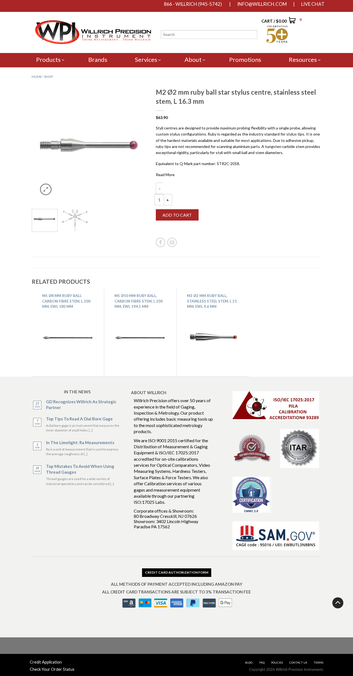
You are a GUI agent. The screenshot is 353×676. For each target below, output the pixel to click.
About (193, 59)
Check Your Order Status (52, 669)
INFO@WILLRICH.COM (262, 4)
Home (37, 77)
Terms (318, 662)
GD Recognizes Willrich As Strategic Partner (81, 404)
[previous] (38, 145)
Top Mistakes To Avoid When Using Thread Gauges (80, 469)
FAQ (261, 662)
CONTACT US (298, 662)
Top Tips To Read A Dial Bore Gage (79, 418)
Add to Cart (177, 215)
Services (146, 59)
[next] (141, 145)
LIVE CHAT (313, 4)
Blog (249, 662)
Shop (48, 77)
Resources (303, 59)
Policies (277, 662)
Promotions (245, 59)
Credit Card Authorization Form (176, 572)
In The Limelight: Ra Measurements (80, 442)
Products (48, 59)
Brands (97, 59)
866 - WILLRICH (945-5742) (193, 4)
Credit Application (46, 662)
